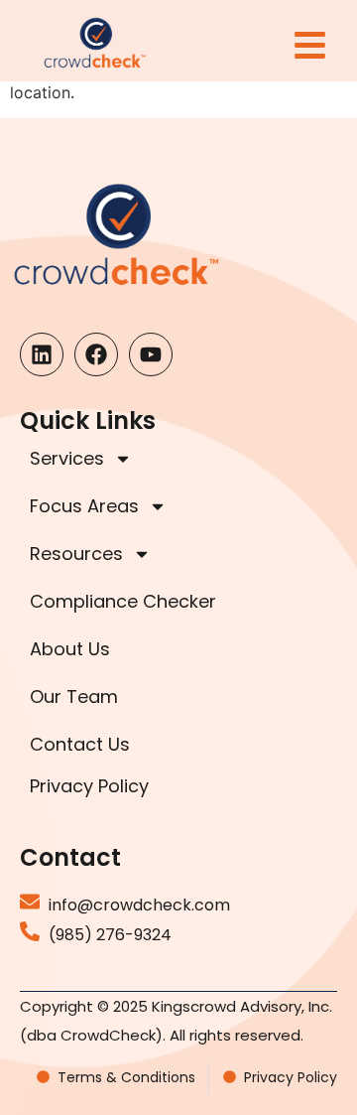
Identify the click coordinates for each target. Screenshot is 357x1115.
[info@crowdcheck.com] (30, 901)
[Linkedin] (41, 354)
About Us (70, 648)
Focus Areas (84, 505)
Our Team (74, 696)
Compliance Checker (123, 601)
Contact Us (80, 744)
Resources (76, 553)
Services (67, 458)
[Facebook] (96, 354)
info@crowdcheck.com (139, 905)
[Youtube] (151, 354)
